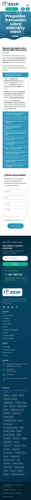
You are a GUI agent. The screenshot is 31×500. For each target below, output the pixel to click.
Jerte (23, 445)
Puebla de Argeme (17, 463)
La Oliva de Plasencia (9, 420)
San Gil (20, 420)
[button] (27, 5)
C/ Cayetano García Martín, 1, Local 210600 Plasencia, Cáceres (17, 365)
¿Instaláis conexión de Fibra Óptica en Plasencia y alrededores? (15, 113)
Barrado (5, 456)
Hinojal (5, 471)
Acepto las (14, 220)
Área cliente (11, 9)
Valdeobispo (16, 449)
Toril (18, 460)
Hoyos (19, 435)
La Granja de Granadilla (10, 428)
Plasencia (6, 395)
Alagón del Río (7, 467)
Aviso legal (19, 493)
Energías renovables (8, 338)
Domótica (5, 332)
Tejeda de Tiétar (22, 406)
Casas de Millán (7, 453)
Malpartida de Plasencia (10, 399)
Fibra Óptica (6, 318)
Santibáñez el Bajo (20, 402)
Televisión (5, 327)
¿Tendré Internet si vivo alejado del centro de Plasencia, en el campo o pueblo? (15, 133)
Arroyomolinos (15, 456)
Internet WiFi (6, 321)
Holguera (12, 471)
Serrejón (24, 438)
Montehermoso (8, 424)
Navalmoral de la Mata (17, 474)
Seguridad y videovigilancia (10, 330)
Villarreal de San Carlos (17, 410)
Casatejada (6, 463)
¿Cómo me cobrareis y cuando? (14, 157)
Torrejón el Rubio (8, 417)
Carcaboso (6, 413)
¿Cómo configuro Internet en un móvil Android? (15, 138)
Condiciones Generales (9, 490)
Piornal (16, 442)
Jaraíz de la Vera (8, 402)
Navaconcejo (7, 445)
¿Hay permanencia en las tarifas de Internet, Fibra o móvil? (15, 152)
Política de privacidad (8, 493)
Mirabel (21, 395)
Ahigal (5, 406)
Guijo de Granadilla (8, 431)
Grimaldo (12, 406)
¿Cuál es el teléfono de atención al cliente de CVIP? (15, 161)
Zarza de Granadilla (8, 435)
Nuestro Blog (6, 347)
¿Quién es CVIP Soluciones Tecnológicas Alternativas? (13, 74)
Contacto (5, 355)
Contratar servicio (7, 315)
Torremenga (7, 438)
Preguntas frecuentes (8, 350)
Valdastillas (16, 438)
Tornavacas (6, 449)
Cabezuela (16, 445)
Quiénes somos (6, 352)
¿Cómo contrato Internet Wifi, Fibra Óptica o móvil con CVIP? (16, 148)
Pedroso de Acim (19, 467)
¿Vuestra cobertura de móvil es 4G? (16, 118)
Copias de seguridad (8, 335)
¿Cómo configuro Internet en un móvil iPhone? (15, 143)
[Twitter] (8, 307)
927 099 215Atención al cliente (11, 370)
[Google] (12, 307)
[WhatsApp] (16, 307)
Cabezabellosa (7, 442)
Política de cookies (7, 496)
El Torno (21, 428)
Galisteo (5, 410)
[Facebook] (4, 307)
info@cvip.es (9, 374)
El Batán (19, 431)
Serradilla (14, 395)
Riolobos (20, 471)
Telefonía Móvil (6, 324)
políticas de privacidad (18, 220)
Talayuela (6, 474)
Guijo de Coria (16, 413)
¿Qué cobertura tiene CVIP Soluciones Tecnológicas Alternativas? (13, 127)
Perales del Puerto (20, 453)
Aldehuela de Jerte (9, 460)
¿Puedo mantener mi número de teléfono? (15, 121)
